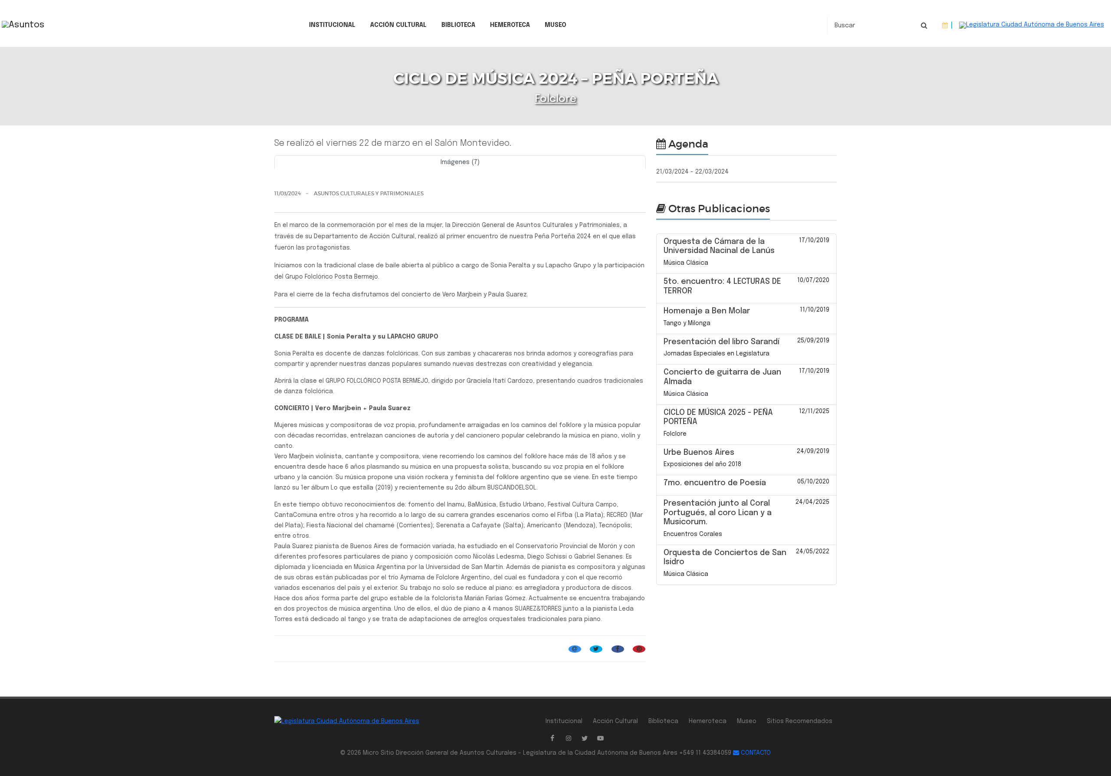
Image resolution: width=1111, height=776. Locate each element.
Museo (555, 25)
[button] (302, 172)
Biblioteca (458, 25)
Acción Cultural (398, 25)
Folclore (555, 99)
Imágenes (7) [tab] (460, 162)
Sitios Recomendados (799, 721)
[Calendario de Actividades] (945, 25)
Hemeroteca (510, 25)
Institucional (332, 25)
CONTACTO (755, 753)
